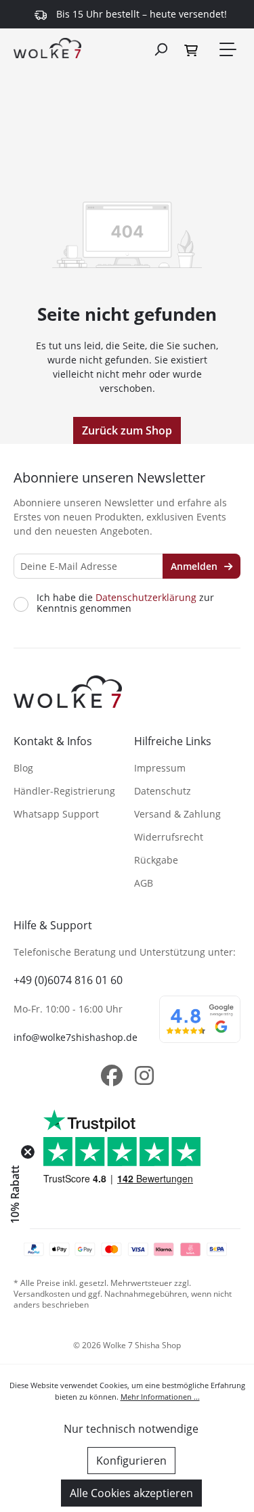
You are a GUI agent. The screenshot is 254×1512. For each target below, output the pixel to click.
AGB (143, 882)
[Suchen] (160, 48)
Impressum (160, 767)
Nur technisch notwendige (131, 1428)
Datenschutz (162, 790)
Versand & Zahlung (177, 813)
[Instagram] (144, 1075)
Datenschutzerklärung (146, 597)
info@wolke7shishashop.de (75, 1037)
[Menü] (226, 49)
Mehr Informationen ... (160, 1397)
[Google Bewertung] (199, 1028)
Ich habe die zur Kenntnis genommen (125, 603)
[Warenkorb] (193, 49)
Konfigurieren (131, 1460)
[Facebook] (112, 1075)
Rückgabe (156, 859)
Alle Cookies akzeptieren (131, 1493)
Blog (23, 767)
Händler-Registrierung (64, 790)
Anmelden (195, 566)
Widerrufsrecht (168, 836)
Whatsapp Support (56, 813)
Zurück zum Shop (127, 430)
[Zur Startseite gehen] (47, 47)
